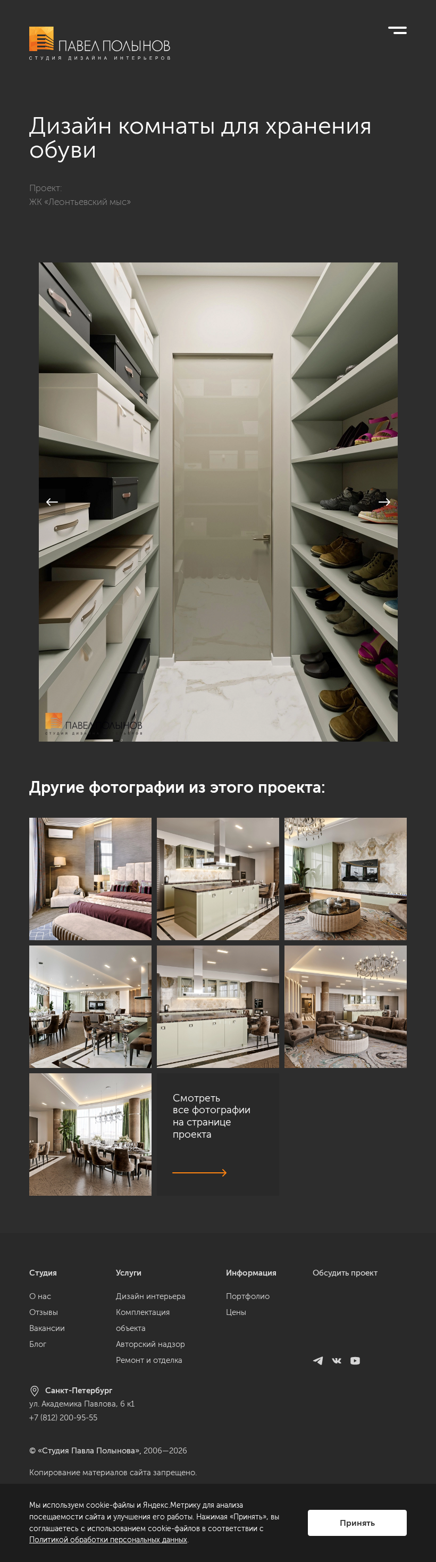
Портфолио (248, 1296)
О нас (40, 1296)
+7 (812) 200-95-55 (63, 1418)
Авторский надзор (150, 1344)
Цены (236, 1312)
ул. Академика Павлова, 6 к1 (82, 1404)
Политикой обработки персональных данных (108, 1539)
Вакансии (47, 1328)
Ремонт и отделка (149, 1360)
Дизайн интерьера (151, 1296)
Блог (37, 1344)
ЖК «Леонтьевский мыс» (80, 201)
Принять (357, 1523)
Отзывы (43, 1312)
